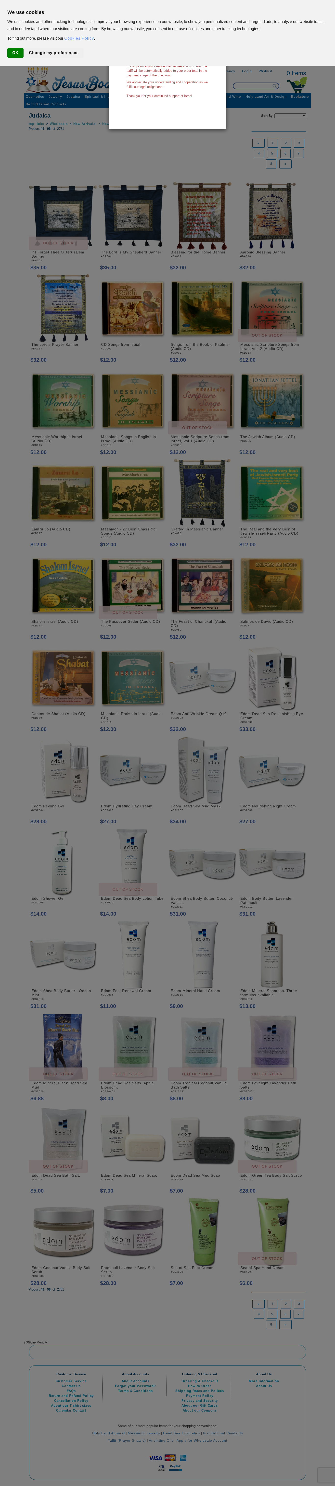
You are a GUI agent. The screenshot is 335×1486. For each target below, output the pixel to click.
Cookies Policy (79, 38)
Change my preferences (54, 53)
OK (15, 53)
